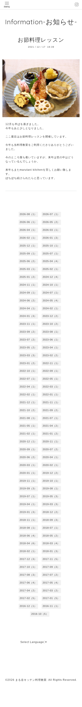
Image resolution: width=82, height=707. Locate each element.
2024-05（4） (51, 300)
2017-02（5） (28, 598)
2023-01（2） (28, 363)
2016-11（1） (51, 606)
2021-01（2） (51, 433)
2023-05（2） (28, 347)
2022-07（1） (28, 378)
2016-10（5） (39, 614)
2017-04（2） (28, 590)
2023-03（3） (28, 355)
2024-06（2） (28, 300)
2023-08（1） (51, 331)
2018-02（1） (28, 551)
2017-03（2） (51, 590)
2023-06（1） (51, 339)
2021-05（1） (28, 425)
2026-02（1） (28, 237)
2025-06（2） (28, 261)
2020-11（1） (51, 441)
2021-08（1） (28, 418)
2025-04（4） (51, 261)
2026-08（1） (28, 214)
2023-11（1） (28, 324)
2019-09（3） (28, 488)
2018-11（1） (28, 520)
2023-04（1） (51, 347)
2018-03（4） (51, 543)
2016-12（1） (28, 606)
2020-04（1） (51, 457)
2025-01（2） (28, 277)
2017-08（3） (28, 574)
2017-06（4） (28, 582)
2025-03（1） (28, 269)
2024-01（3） (28, 316)
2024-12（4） (51, 277)
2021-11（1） (51, 402)
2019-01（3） (28, 512)
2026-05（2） (51, 222)
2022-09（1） (51, 371)
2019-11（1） (28, 480)
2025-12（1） (28, 245)
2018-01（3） (51, 551)
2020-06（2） (28, 457)
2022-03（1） (51, 386)
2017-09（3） (51, 567)
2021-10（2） (28, 410)
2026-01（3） (51, 237)
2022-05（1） (51, 378)
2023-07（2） (28, 339)
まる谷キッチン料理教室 (31, 679)
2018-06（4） (28, 535)
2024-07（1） (51, 292)
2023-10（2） (51, 324)
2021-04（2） (51, 425)
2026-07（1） (51, 214)
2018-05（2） (51, 535)
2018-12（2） (51, 512)
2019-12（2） (51, 473)
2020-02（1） (51, 465)
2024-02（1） (51, 308)
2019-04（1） (28, 504)
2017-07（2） (51, 574)
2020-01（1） (28, 473)
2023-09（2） (28, 331)
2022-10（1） (28, 371)
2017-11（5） (51, 559)
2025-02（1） (51, 269)
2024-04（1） (28, 308)
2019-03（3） (51, 504)
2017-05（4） (51, 582)
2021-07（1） (51, 418)
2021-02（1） (28, 433)
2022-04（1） (28, 386)
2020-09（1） (28, 449)
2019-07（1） (28, 496)
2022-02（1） (28, 394)
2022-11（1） (51, 363)
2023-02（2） (51, 355)
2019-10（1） (51, 480)
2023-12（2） (51, 316)
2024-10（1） (51, 284)
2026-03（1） (51, 230)
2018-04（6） (28, 543)
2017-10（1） (28, 567)
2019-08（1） (51, 488)
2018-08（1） (28, 527)
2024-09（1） (28, 292)
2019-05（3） (51, 496)
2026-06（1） (28, 222)
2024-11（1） (28, 284)
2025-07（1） (51, 253)
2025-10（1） (51, 245)
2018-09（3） (51, 520)
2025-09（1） (28, 253)
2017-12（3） (28, 559)
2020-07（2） (51, 449)
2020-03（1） (28, 465)
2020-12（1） (28, 441)
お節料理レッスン (41, 40)
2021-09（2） (51, 410)
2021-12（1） (28, 402)
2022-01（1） (51, 394)
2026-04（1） (28, 230)
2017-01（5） (51, 598)
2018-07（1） (51, 527)
